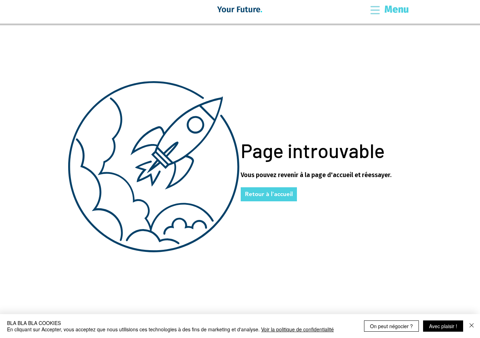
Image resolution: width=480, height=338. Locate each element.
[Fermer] (471, 326)
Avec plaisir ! (443, 326)
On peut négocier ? (391, 326)
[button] (375, 10)
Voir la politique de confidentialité (297, 329)
